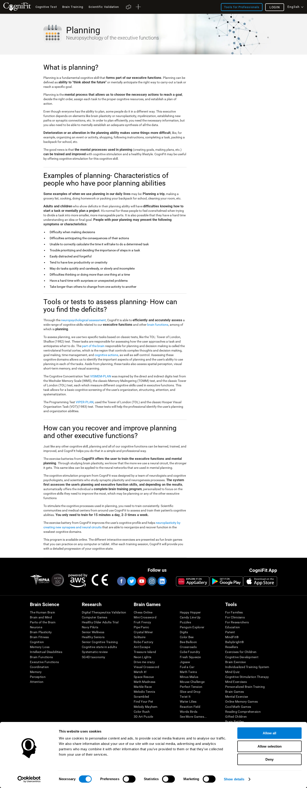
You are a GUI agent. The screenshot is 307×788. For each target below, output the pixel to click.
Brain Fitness (39, 637)
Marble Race (143, 686)
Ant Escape (142, 647)
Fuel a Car (187, 667)
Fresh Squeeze (190, 657)
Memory (36, 672)
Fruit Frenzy (142, 622)
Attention (37, 682)
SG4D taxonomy (93, 657)
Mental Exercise (236, 696)
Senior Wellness (93, 632)
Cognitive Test (46, 7)
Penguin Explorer (192, 627)
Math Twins (188, 672)
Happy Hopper (190, 612)
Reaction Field (190, 706)
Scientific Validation (104, 7)
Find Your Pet (143, 701)
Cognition (37, 642)
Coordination (39, 667)
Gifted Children (236, 716)
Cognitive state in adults (99, 647)
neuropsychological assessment (83, 320)
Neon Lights (142, 657)
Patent (230, 632)
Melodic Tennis (144, 691)
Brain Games (234, 691)
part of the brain (93, 346)
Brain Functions (41, 657)
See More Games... (193, 716)
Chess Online (143, 612)
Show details (234, 779)
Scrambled (141, 696)
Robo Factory (143, 642)
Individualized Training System (247, 667)
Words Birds (188, 711)
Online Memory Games (241, 701)
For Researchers (237, 622)
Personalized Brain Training (245, 686)
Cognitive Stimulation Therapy (247, 677)
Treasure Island (145, 652)
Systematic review (95, 652)
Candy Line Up (190, 617)
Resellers (231, 647)
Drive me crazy (144, 662)
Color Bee (187, 637)
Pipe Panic (141, 627)
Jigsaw (185, 662)
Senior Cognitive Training (100, 642)
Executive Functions (44, 662)
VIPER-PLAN (84, 402)
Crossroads (188, 647)
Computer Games (94, 617)
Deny (269, 759)
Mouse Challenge (192, 682)
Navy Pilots (90, 627)
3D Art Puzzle (143, 716)
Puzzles (185, 622)
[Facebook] (121, 581)
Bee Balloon (188, 642)
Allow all (269, 733)
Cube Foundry (190, 652)
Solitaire (140, 637)
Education (232, 627)
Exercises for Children (240, 652)
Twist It (185, 696)
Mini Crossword (145, 617)
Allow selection (270, 746)
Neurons (36, 627)
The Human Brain (42, 612)
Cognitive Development (241, 657)
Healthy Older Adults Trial (100, 622)
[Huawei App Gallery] (192, 581)
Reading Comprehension (243, 711)
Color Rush (142, 711)
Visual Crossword (146, 667)
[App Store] (260, 581)
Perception (38, 677)
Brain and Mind (41, 617)
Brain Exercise (235, 662)
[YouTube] (141, 581)
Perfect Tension (191, 686)
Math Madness (144, 682)
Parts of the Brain (43, 622)
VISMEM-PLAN (100, 376)
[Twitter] (131, 581)
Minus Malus (189, 677)
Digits (184, 632)
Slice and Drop (190, 691)
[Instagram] (151, 581)
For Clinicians (235, 617)
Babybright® (234, 642)
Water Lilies (188, 701)
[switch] (129, 779)
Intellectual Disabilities (46, 652)
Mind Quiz (232, 672)
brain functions (157, 324)
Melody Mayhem (146, 706)
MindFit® (232, 637)
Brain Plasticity (41, 632)
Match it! (140, 672)
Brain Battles (234, 721)
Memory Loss (39, 647)
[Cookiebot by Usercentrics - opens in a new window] (29, 779)
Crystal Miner (143, 632)
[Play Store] (226, 581)
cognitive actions (106, 355)
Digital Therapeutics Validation (104, 612)
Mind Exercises (236, 682)
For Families (234, 612)
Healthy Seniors (93, 637)
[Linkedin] (162, 581)
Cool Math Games (238, 706)
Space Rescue (144, 677)
